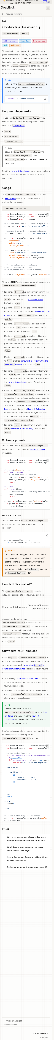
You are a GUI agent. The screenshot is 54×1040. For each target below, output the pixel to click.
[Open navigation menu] (48, 8)
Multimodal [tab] (21, 209)
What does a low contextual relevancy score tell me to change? (25, 849)
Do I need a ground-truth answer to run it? (27, 867)
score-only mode (35, 299)
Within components (13, 440)
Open (23, 34)
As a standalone (11, 515)
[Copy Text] (45, 98)
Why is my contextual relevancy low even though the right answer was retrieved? (26, 839)
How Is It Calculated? (17, 584)
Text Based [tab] (9, 209)
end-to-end (10, 198)
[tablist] (26, 208)
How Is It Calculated (20, 171)
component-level (37, 449)
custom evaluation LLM (27, 678)
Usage (6, 188)
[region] (26, 99)
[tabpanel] (26, 244)
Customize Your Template (19, 651)
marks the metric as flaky (21, 428)
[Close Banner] (49, 2)
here (6, 409)
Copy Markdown (12, 34)
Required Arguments (16, 111)
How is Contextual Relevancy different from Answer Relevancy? (27, 859)
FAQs (5, 829)
